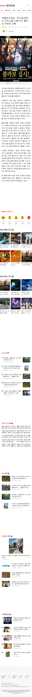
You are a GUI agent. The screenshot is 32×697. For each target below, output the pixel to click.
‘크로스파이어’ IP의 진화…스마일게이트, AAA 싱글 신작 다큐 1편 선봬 (26, 246)
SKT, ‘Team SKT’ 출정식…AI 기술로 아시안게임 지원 (26, 312)
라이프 (13, 579)
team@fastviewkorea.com (24, 689)
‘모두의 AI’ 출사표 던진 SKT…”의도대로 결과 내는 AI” (16, 264)
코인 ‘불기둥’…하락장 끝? (4, 264)
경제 (24, 10)
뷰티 (14, 10)
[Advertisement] (16, 197)
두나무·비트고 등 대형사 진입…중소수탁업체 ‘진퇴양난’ (15, 246)
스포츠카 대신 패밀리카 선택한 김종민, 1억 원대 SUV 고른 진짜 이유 (12, 393)
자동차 (5, 395)
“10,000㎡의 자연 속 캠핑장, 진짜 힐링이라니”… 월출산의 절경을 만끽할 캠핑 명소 (12, 376)
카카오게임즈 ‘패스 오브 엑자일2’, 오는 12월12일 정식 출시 (26, 264)
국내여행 (5, 361)
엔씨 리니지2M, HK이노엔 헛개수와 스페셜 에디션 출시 (4, 246)
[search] (28, 5)
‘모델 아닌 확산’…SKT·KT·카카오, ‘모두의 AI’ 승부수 (26, 293)
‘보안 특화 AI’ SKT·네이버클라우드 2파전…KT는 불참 (15, 293)
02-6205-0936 (5, 689)
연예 (19, 10)
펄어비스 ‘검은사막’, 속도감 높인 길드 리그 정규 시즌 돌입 (15, 312)
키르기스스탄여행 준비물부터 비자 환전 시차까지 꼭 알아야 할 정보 (12, 368)
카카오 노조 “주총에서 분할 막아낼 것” (4, 312)
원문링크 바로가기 (7, 211)
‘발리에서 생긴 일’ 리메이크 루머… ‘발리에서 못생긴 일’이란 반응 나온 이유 (21, 586)
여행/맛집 (7, 10)
